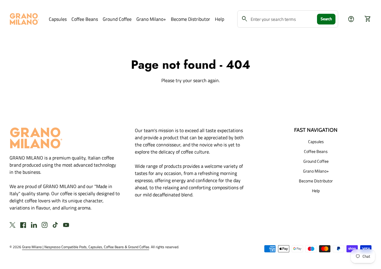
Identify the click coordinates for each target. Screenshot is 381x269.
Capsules (58, 19)
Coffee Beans (84, 19)
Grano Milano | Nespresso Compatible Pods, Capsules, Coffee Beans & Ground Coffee (85, 247)
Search (326, 18)
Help (219, 19)
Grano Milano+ (151, 19)
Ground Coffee (117, 19)
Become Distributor (190, 19)
